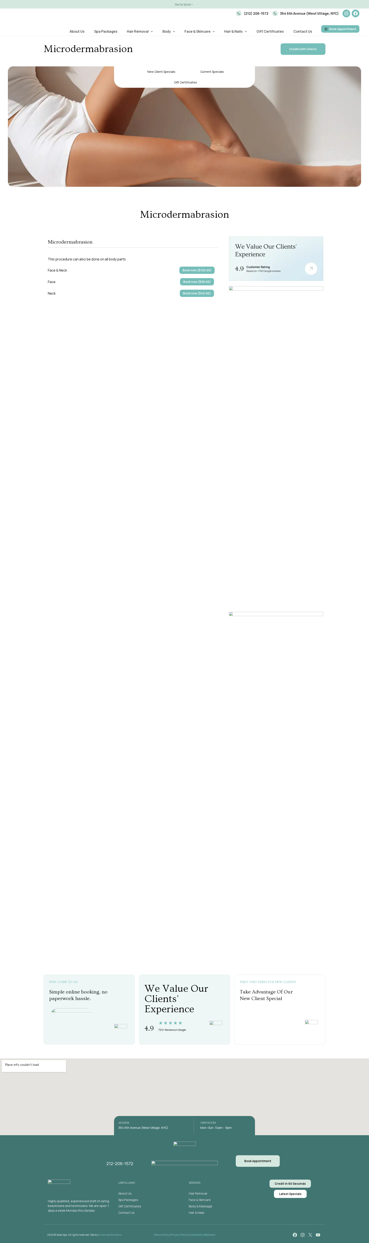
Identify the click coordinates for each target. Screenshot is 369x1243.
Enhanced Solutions (110, 1235)
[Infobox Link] (252, 13)
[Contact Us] (126, 1212)
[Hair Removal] (198, 1193)
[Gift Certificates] (129, 1206)
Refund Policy (162, 1235)
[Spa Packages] (128, 1200)
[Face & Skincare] (200, 1200)
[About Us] (125, 1193)
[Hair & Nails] (196, 1212)
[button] (184, 4)
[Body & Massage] (200, 1206)
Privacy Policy (179, 1235)
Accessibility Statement (201, 1235)
